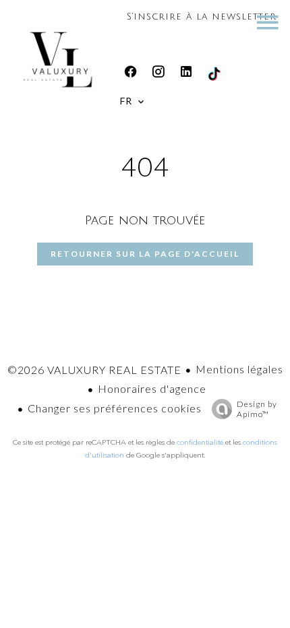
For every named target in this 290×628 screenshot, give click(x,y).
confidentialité (200, 442)
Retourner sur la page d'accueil (145, 254)
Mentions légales (239, 369)
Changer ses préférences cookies (115, 408)
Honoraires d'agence (152, 388)
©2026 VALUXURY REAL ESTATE (94, 369)
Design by (257, 409)
